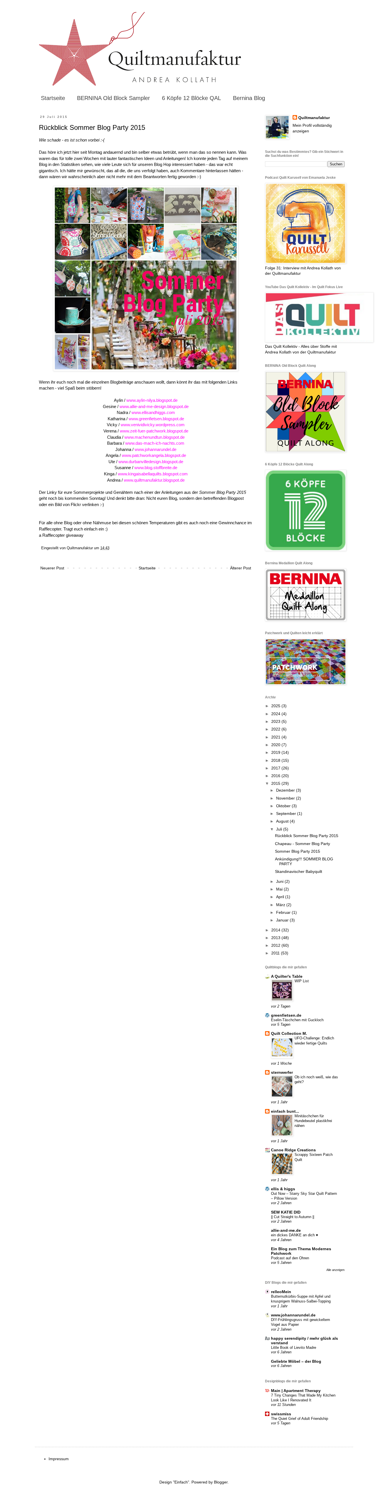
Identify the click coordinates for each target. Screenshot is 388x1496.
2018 (276, 760)
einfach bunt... (285, 1111)
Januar (283, 920)
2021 (276, 737)
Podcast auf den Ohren (290, 1258)
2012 (276, 945)
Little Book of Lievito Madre (293, 1347)
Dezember (286, 790)
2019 (276, 752)
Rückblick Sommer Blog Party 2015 (306, 835)
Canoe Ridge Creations (293, 1150)
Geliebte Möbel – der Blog (296, 1361)
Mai (280, 889)
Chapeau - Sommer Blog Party (302, 843)
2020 (276, 744)
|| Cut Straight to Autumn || (292, 1217)
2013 (276, 937)
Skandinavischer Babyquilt (298, 871)
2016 (276, 775)
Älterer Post (240, 568)
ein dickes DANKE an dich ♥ (294, 1235)
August (283, 821)
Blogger (221, 1482)
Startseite (53, 98)
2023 (276, 721)
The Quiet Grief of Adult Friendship (299, 1418)
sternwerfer (282, 1072)
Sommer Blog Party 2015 (297, 851)
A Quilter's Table (287, 976)
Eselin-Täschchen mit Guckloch (297, 1020)
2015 (276, 783)
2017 (276, 768)
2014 (276, 930)
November (286, 798)
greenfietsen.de (286, 1015)
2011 (276, 953)
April (280, 896)
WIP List (302, 981)
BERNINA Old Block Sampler (113, 98)
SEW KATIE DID (286, 1212)
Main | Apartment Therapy (296, 1390)
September (286, 813)
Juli (279, 829)
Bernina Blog (249, 98)
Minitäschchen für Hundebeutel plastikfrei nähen (313, 1121)
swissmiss (281, 1414)
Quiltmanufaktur (314, 117)
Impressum (59, 1459)
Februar (284, 912)
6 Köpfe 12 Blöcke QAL (191, 98)
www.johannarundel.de (293, 1315)
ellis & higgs (283, 1189)
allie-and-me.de (286, 1230)
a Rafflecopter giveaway (61, 535)
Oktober (284, 806)
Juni (280, 881)
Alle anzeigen (335, 1270)
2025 (276, 706)
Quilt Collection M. (289, 1033)
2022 (276, 729)
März (281, 904)
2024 (276, 713)
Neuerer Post (52, 568)
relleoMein (281, 1291)
